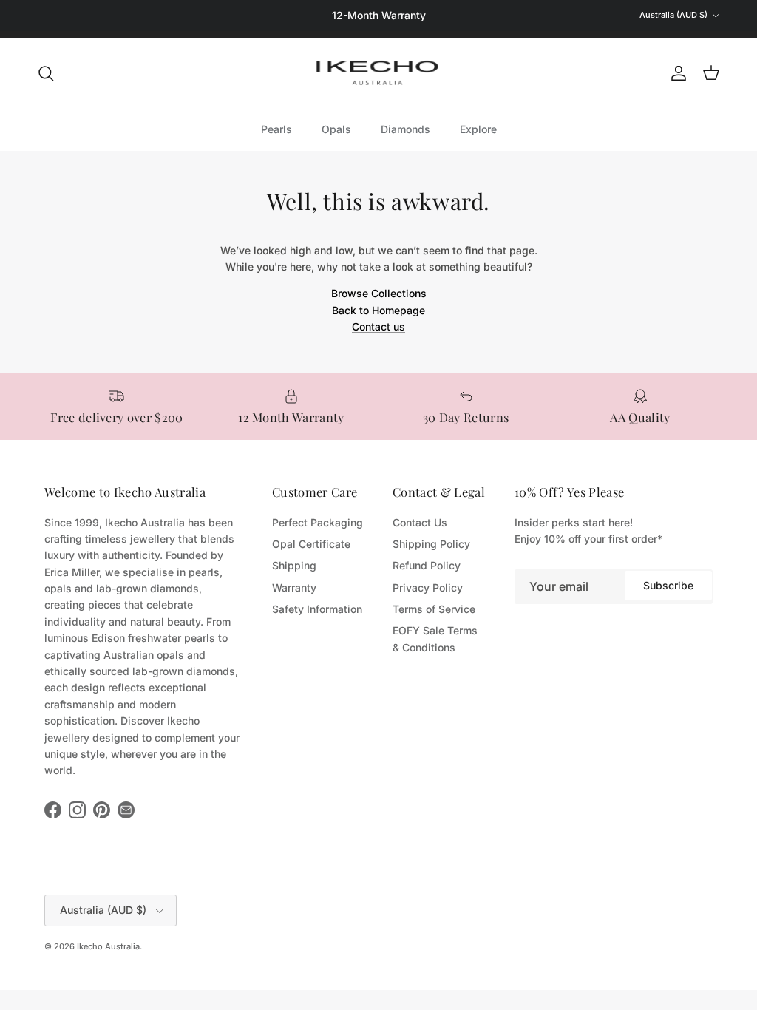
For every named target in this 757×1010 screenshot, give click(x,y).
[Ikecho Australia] (378, 72)
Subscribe (668, 585)
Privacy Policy (428, 587)
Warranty (294, 587)
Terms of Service (434, 609)
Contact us (378, 326)
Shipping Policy (431, 544)
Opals (336, 129)
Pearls (276, 129)
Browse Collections (379, 293)
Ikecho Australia (108, 946)
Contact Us (420, 522)
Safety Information (317, 609)
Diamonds (405, 129)
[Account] (676, 73)
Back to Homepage (378, 310)
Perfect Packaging (317, 522)
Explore (478, 129)
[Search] (46, 73)
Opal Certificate (311, 544)
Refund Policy (427, 565)
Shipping (294, 565)
